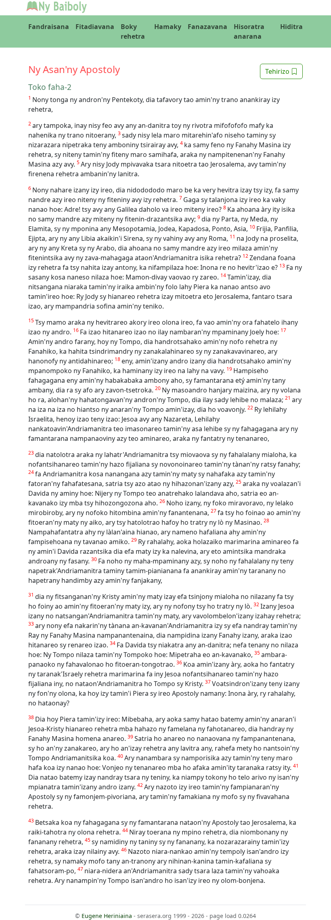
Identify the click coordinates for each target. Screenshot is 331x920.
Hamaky (167, 26)
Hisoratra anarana (249, 31)
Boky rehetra (133, 31)
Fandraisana (48, 26)
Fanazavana (207, 26)
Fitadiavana (94, 26)
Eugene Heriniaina (107, 916)
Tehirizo (278, 71)
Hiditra (291, 26)
